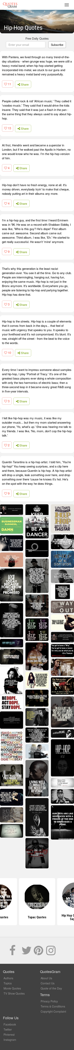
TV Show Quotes (14, 993)
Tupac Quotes (37, 917)
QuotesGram (10, 5)
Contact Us (47, 983)
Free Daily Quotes (37, 38)
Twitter (8, 1029)
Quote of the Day (51, 988)
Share (24, 84)
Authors (8, 978)
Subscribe (57, 45)
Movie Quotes (12, 988)
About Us (46, 978)
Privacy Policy (49, 1001)
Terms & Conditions (53, 1006)
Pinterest (9, 1034)
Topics (8, 983)
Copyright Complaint (53, 1011)
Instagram (10, 1040)
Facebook (10, 1024)
